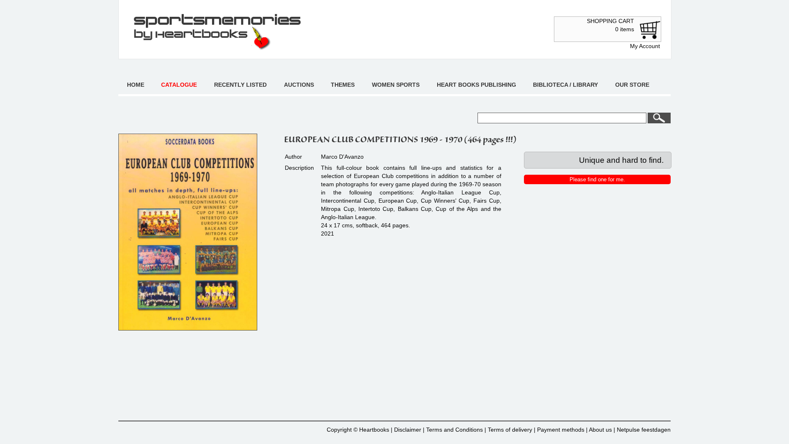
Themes (343, 84)
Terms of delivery (510, 429)
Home (135, 84)
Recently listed (240, 84)
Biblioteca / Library (565, 84)
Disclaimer (407, 429)
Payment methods (560, 429)
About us (600, 429)
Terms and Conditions (454, 429)
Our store (632, 84)
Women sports (396, 84)
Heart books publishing (476, 84)
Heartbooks (374, 429)
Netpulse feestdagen (644, 429)
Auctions (299, 84)
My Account (645, 46)
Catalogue (179, 84)
